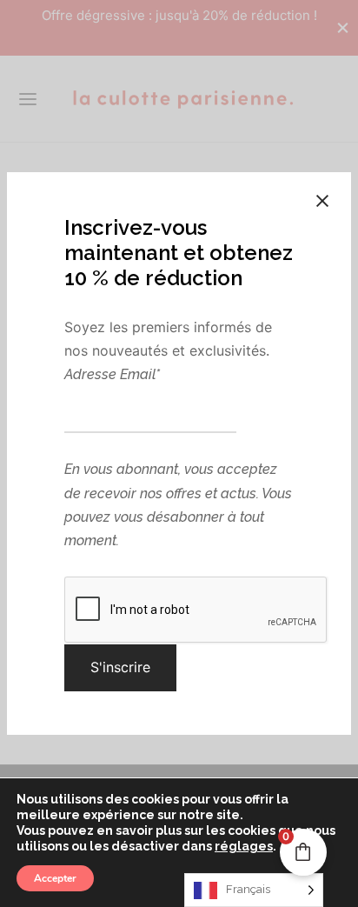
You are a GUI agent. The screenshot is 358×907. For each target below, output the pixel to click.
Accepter (55, 878)
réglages (244, 846)
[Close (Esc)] (322, 201)
